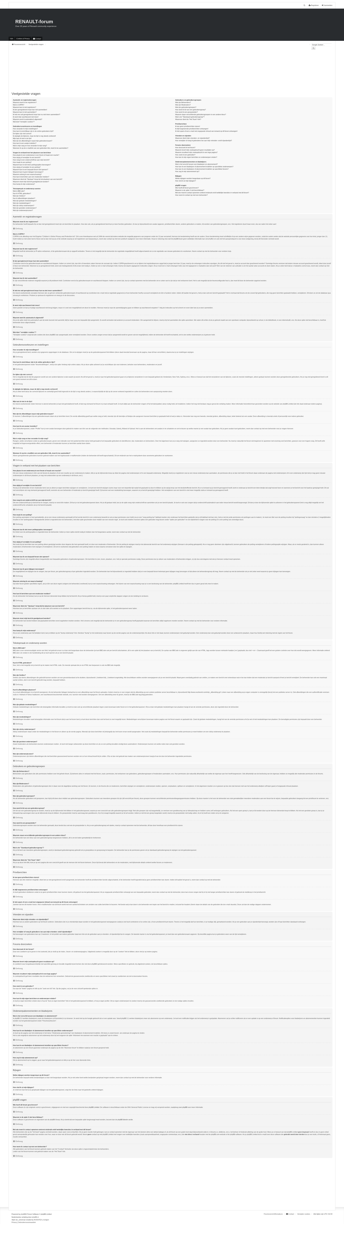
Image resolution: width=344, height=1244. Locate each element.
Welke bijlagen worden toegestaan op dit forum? (193, 178)
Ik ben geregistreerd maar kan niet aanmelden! (30, 110)
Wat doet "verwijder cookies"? (24, 122)
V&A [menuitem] (11, 39)
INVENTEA (38, 1220)
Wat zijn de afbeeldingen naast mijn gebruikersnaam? (32, 141)
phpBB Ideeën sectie (125, 1120)
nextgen (46, 1220)
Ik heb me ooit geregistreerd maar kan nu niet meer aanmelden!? (36, 114)
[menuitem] (23, 39)
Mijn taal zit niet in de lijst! (22, 138)
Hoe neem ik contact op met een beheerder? (191, 195)
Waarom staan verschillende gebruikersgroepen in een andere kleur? (200, 114)
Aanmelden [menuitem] (328, 5)
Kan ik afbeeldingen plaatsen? (24, 198)
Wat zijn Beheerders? (183, 102)
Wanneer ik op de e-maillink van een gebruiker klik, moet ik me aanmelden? (40, 148)
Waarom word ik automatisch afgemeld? (27, 119)
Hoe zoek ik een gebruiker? (185, 155)
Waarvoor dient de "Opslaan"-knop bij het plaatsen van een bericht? (37, 179)
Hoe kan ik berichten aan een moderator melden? (31, 177)
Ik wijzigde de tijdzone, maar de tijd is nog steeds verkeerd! (34, 136)
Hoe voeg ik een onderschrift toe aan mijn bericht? (31, 160)
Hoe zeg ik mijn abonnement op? (187, 171)
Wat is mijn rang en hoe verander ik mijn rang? (30, 146)
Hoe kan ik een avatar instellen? (24, 143)
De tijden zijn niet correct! (22, 134)
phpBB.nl (35, 1217)
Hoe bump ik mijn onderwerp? (24, 184)
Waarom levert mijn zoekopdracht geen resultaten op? (195, 150)
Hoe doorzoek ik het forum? (185, 148)
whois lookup (158, 1132)
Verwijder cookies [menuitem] (303, 1214)
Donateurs (279, 1214)
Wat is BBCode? (19, 191)
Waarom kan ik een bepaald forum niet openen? (30, 170)
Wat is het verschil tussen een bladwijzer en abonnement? (196, 164)
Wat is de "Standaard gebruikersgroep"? (190, 117)
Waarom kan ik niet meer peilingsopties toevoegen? (32, 165)
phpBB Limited (94, 1107)
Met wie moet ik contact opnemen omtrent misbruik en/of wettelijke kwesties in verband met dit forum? (212, 193)
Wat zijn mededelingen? (22, 203)
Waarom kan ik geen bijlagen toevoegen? (28, 172)
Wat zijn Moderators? (183, 105)
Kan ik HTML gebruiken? (22, 193)
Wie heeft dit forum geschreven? (187, 188)
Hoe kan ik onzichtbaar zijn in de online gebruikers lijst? (33, 131)
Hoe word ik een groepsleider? (186, 112)
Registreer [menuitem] (315, 5)
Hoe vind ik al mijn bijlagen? (185, 181)
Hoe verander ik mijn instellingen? (25, 129)
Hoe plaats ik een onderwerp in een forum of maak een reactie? (36, 155)
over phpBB (183, 1107)
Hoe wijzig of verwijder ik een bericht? (27, 157)
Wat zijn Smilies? (19, 196)
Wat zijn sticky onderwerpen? (23, 206)
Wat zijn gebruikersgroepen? (185, 107)
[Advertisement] (92, 72)
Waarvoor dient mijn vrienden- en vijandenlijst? (192, 138)
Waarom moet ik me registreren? (25, 102)
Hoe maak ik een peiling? (22, 162)
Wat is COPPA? (18, 105)
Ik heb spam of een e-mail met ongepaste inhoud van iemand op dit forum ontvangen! (206, 131)
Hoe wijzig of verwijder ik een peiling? (27, 167)
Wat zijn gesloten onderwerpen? (25, 208)
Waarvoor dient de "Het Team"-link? (188, 119)
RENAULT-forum (34, 21)
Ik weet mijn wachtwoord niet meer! (25, 117)
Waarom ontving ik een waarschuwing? (27, 174)
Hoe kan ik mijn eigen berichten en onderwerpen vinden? (196, 157)
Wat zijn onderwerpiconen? (23, 210)
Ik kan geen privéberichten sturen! (187, 126)
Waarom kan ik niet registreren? (24, 107)
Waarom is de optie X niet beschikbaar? (189, 190)
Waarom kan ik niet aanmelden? (25, 112)
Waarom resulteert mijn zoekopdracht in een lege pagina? (196, 152)
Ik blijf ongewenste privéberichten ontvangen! (191, 129)
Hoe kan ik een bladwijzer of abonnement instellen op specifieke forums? (202, 169)
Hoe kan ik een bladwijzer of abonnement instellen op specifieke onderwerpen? (204, 167)
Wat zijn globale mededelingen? (25, 201)
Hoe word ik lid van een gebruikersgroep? (190, 110)
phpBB (23, 1214)
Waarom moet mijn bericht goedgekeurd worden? (31, 182)
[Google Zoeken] (313, 48)
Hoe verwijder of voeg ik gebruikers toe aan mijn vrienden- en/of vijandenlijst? (203, 141)
